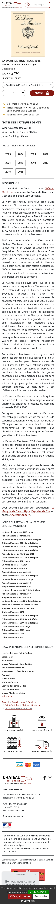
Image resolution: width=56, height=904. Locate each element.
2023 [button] (33, 154)
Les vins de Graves (10, 689)
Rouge (32, 64)
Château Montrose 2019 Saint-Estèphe (20, 575)
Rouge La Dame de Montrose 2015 (18, 608)
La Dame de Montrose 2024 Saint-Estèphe (21, 539)
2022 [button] (45, 154)
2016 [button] (8, 171)
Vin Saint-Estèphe (10, 682)
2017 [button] (45, 163)
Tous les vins (18, 702)
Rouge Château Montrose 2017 (16, 593)
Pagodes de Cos (40, 511)
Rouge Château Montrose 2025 (16, 535)
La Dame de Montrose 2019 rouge (17, 579)
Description (8, 68)
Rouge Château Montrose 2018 (16, 583)
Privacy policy (28, 900)
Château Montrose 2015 (13, 612)
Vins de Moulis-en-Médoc (13, 693)
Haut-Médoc (8, 660)
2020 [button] (20, 163)
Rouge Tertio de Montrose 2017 (16, 586)
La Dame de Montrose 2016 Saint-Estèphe (21, 601)
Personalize (41, 896)
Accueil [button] (5, 702)
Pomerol (6, 675)
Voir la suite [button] (7, 696)
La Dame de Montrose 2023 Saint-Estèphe (21, 546)
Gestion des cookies (13, 816)
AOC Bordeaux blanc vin (13, 667)
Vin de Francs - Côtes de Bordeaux (18, 671)
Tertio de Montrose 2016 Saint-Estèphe (20, 604)
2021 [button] (8, 163)
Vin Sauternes (8, 678)
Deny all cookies (21, 896)
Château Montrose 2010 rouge (16, 626)
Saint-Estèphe (20, 64)
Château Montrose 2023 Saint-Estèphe (20, 550)
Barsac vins (7, 656)
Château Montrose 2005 (13, 637)
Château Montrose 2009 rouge (16, 630)
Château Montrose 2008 (13, 633)
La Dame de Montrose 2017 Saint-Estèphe (21, 590)
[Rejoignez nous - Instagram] (50, 778)
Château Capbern (20, 515)
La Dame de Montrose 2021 (14, 564)
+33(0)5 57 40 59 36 (28, 103)
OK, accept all (39, 892)
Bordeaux (6, 64)
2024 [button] (20, 154)
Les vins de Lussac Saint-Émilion (17, 653)
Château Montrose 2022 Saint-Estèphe (20, 557)
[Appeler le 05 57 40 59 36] (4, 104)
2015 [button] (20, 171)
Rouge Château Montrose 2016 (16, 597)
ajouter (40, 93)
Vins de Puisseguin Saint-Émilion (17, 664)
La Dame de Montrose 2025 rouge (17, 532)
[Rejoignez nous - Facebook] (44, 778)
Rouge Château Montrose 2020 (16, 572)
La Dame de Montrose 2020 (14, 568)
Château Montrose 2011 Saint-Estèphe (20, 622)
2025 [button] (8, 154)
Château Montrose (31, 705)
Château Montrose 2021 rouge (16, 561)
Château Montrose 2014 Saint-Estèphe (20, 615)
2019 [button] (33, 163)
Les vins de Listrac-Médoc (14, 685)
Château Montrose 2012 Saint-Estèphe (20, 619)
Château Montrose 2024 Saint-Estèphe (20, 543)
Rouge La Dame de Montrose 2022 (18, 553)
